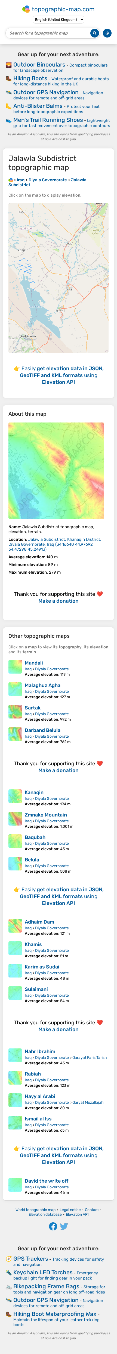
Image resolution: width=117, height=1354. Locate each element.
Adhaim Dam (39, 922)
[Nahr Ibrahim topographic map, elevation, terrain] (15, 1056)
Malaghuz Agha (42, 685)
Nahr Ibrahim (40, 1051)
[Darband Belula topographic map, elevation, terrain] (15, 735)
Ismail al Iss (38, 1119)
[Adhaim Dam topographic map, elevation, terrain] (15, 927)
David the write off (46, 1181)
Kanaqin (34, 792)
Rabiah (33, 1074)
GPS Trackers (30, 1258)
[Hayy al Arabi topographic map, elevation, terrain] (15, 1101)
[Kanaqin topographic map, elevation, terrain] (15, 797)
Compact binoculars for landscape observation (60, 68)
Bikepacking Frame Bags (46, 1286)
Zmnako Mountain (46, 815)
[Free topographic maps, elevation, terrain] (10, 179)
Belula (32, 860)
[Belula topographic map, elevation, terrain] (15, 865)
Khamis (33, 944)
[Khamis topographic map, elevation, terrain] (15, 949)
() (54, 544)
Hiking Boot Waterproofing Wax (55, 1313)
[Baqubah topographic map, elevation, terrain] (15, 842)
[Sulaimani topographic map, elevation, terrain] (15, 994)
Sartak (33, 708)
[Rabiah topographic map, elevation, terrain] (15, 1079)
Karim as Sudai (42, 967)
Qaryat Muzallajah (88, 1102)
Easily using (62, 375)
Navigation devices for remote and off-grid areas (58, 95)
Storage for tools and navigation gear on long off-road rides (59, 1289)
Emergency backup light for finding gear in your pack (55, 1275)
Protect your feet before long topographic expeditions (56, 109)
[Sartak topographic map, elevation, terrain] (15, 713)
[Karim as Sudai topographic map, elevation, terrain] (15, 972)
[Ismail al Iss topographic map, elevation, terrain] (15, 1124)
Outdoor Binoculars (39, 64)
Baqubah (35, 837)
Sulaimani (36, 989)
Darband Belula (42, 730)
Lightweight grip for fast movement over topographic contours (61, 123)
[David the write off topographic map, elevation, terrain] (15, 1186)
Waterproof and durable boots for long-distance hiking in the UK (61, 81)
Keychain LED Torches (43, 1272)
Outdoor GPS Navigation (46, 92)
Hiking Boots (30, 78)
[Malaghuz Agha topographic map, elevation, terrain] (15, 690)
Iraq (28, 669)
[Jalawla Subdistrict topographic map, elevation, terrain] (56, 470)
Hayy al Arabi (40, 1096)
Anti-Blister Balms (38, 105)
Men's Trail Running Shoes (48, 119)
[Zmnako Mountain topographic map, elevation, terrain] (15, 820)
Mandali (34, 663)
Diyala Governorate (52, 669)
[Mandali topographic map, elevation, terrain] (15, 668)
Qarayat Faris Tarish (89, 1057)
